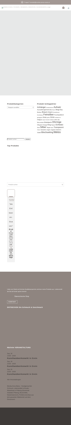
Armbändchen (49, 107)
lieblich (52, 119)
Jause (43, 119)
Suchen (28, 139)
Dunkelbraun (56, 112)
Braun (44, 112)
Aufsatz (57, 107)
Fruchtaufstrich (59, 115)
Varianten (43, 130)
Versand (11, 246)
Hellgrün (39, 119)
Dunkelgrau (40, 115)
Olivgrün (39, 125)
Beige (58, 110)
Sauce (53, 125)
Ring (49, 125)
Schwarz (59, 125)
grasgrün (39, 117)
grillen (48, 117)
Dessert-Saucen (12, 200)
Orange (45, 125)
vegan (48, 130)
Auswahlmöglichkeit (43, 109)
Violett (39, 132)
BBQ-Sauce (52, 109)
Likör (55, 119)
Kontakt (12, 302)
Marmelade (40, 122)
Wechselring (47, 132)
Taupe (48, 127)
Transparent (59, 127)
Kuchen (48, 119)
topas (52, 127)
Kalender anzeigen (13, 377)
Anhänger (41, 107)
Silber (43, 127)
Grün (52, 117)
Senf (38, 127)
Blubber (39, 112)
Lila (58, 119)
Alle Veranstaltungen (14, 379)
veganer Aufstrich (56, 130)
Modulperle (48, 122)
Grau (44, 117)
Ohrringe (56, 122)
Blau (61, 109)
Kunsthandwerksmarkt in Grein (22, 358)
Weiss (57, 132)
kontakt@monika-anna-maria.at (40, 2)
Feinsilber (48, 114)
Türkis (38, 130)
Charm (50, 112)
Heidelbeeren (58, 117)
